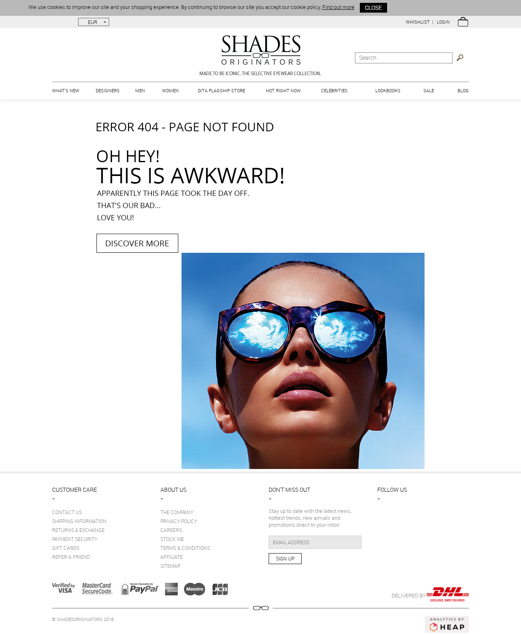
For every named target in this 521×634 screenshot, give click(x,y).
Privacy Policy (178, 521)
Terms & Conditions (185, 548)
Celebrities (334, 90)
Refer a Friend (71, 557)
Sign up (285, 558)
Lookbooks (388, 90)
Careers (171, 530)
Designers (108, 90)
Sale (428, 90)
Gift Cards (65, 548)
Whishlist (418, 22)
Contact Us (67, 512)
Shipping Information (79, 521)
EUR (92, 22)
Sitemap (170, 565)
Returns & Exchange (78, 530)
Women (170, 90)
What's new (65, 90)
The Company (176, 512)
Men (140, 90)
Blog (463, 90)
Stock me (172, 539)
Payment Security (74, 539)
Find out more (338, 7)
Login (443, 22)
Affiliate (171, 557)
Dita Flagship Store (221, 90)
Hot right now (283, 90)
